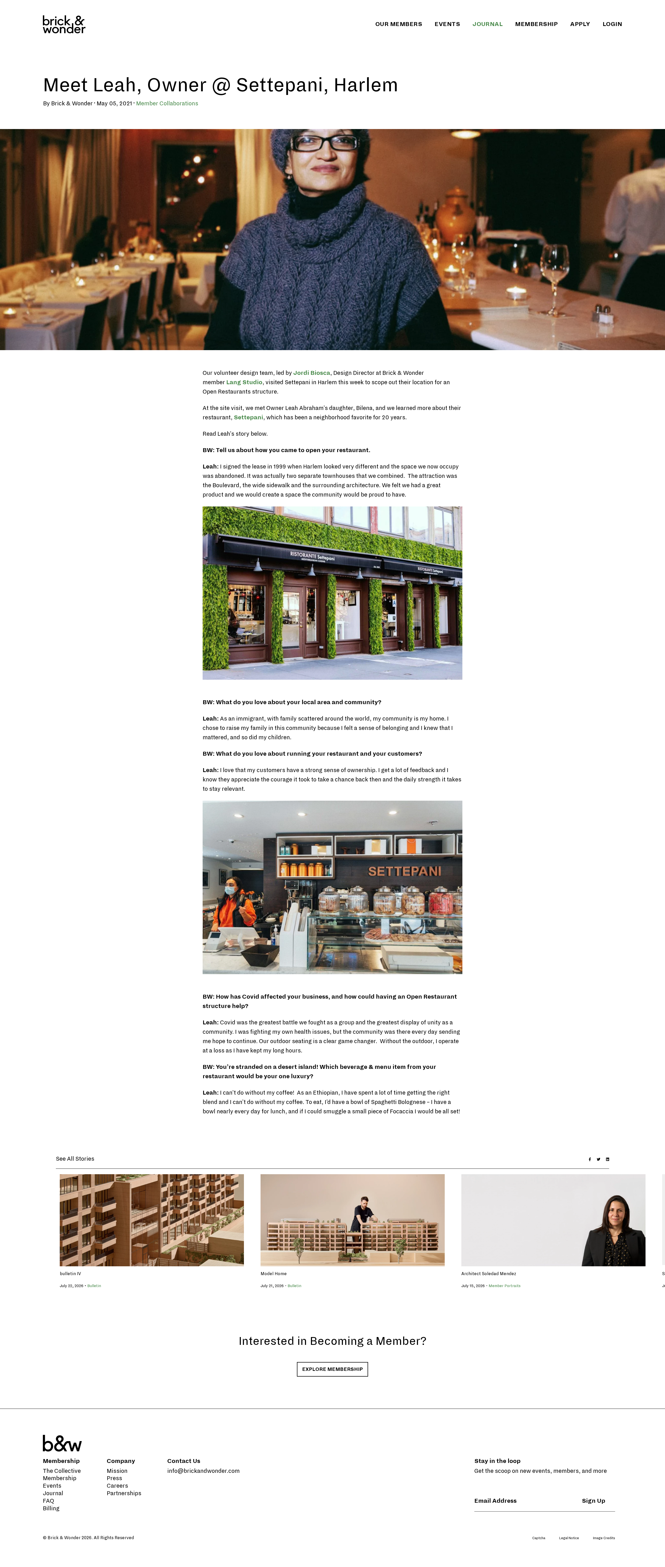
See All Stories (75, 1159)
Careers (117, 1486)
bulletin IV (70, 1273)
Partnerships (124, 1493)
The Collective (62, 1471)
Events (447, 24)
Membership (536, 24)
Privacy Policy (577, 1548)
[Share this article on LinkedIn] (607, 1159)
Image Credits (604, 1538)
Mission (117, 1471)
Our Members (398, 24)
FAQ (48, 1501)
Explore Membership (332, 1369)
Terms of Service (609, 1548)
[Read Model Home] (353, 1219)
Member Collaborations (167, 103)
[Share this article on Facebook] (590, 1159)
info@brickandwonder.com (203, 1471)
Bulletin (94, 1286)
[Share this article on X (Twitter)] (598, 1159)
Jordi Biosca (311, 373)
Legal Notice (569, 1538)
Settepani (248, 417)
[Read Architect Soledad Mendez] (553, 1219)
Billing (51, 1508)
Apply (580, 24)
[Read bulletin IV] (152, 1219)
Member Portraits (505, 1286)
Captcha (538, 1538)
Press (114, 1478)
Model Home (274, 1273)
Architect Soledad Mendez (488, 1273)
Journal (488, 24)
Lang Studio (244, 382)
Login (612, 24)
